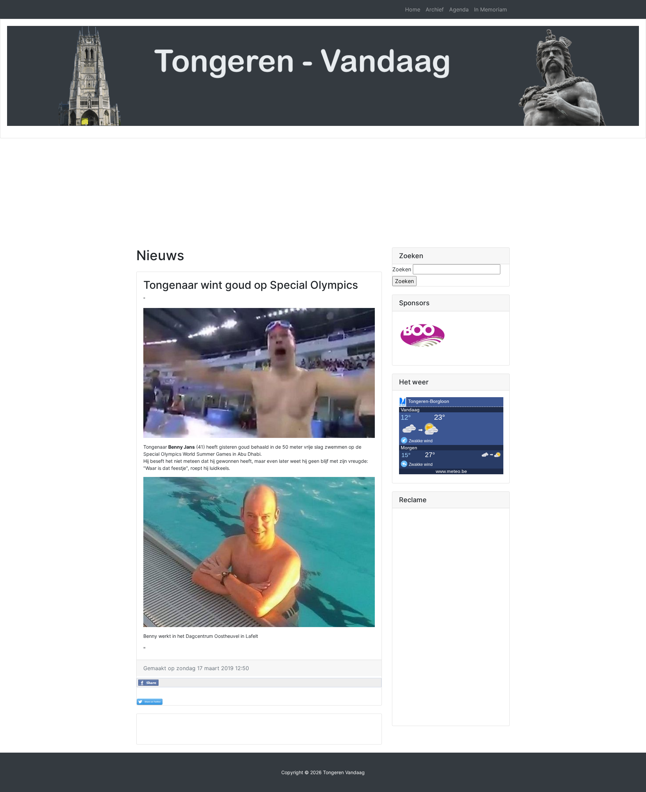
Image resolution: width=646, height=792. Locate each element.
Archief (435, 9)
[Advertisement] (323, 189)
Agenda (459, 9)
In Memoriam (490, 9)
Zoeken (401, 269)
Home (412, 9)
